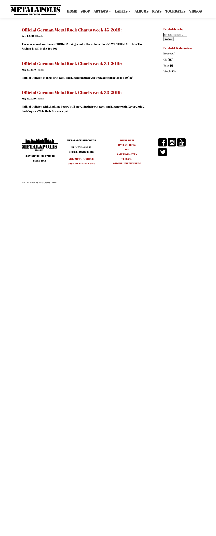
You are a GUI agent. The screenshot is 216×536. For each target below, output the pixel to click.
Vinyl (166, 71)
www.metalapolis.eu (82, 163)
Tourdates (175, 11)
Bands (39, 36)
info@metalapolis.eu (81, 159)
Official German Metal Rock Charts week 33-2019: (72, 92)
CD (165, 59)
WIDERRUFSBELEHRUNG (127, 163)
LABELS (121, 11)
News (156, 11)
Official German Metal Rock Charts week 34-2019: (72, 63)
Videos (195, 11)
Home (72, 11)
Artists (101, 11)
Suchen (168, 39)
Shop (85, 11)
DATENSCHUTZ (127, 144)
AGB (127, 149)
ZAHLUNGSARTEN (127, 154)
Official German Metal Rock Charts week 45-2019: (72, 30)
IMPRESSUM (127, 140)
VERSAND (126, 158)
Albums (141, 11)
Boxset (167, 53)
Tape (166, 65)
